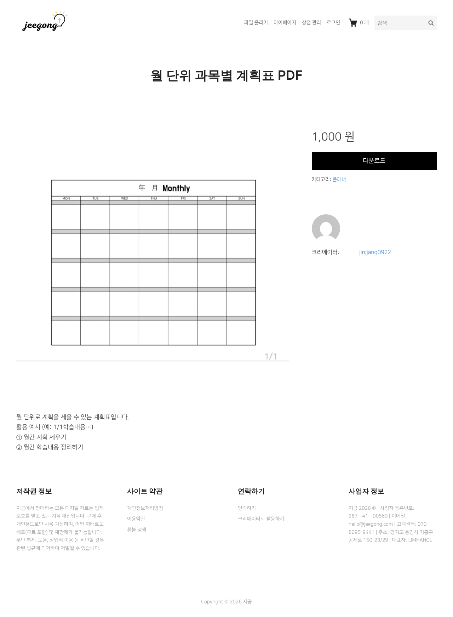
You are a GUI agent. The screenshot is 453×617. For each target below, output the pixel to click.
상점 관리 (311, 23)
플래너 (339, 179)
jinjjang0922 (375, 252)
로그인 (333, 23)
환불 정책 (136, 530)
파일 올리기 (256, 23)
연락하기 (247, 508)
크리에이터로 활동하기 (261, 519)
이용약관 (136, 519)
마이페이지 (285, 23)
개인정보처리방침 (145, 508)
